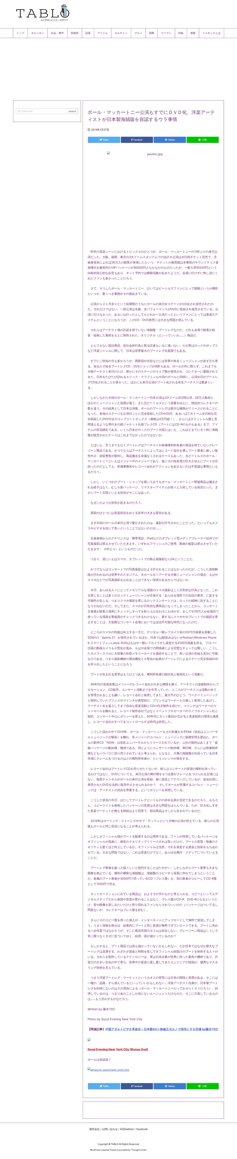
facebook (142, 1129)
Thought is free (138, 1150)
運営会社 (94, 1129)
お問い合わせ (110, 1129)
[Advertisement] (118, 68)
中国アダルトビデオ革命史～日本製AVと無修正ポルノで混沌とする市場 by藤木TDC (161, 1029)
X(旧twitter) (127, 1129)
